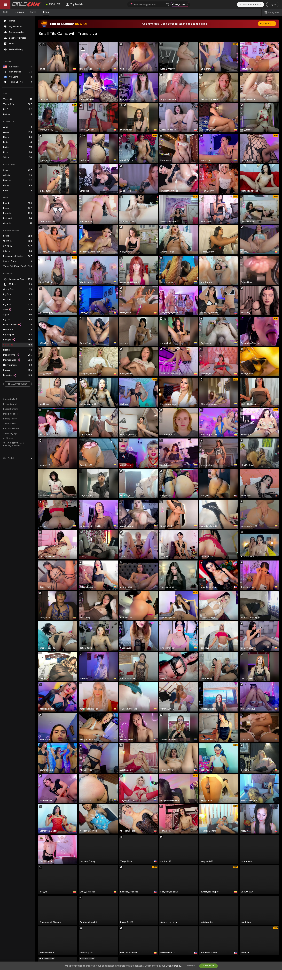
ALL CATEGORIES (19, 384)
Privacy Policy (10, 419)
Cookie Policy (173, 965)
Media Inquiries (10, 414)
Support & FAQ (10, 399)
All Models (8, 438)
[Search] (167, 4)
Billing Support (10, 404)
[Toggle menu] (5, 4)
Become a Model (11, 428)
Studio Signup (10, 433)
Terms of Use (9, 424)
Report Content (10, 409)
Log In (273, 4)
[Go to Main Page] (26, 4)
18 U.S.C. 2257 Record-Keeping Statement (14, 444)
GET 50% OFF (267, 24)
